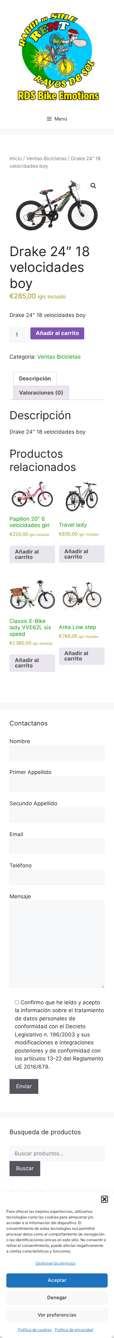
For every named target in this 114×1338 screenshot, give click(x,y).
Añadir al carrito (57, 333)
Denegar (57, 1297)
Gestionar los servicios (55, 1263)
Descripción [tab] (35, 378)
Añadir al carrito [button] (27, 554)
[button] (104, 1199)
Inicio (16, 158)
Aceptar (57, 1280)
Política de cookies (35, 1329)
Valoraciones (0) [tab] (41, 393)
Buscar (25, 1168)
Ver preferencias (57, 1315)
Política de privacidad (74, 1329)
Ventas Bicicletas (46, 158)
